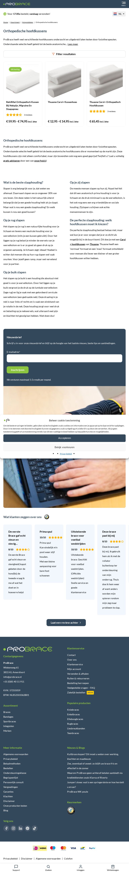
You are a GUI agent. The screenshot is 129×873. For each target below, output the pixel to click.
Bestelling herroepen (78, 683)
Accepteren (64, 438)
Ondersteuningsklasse (14, 772)
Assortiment (15, 22)
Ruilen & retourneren (78, 678)
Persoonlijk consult (13, 782)
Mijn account (74, 669)
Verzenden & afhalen (78, 673)
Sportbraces (9, 721)
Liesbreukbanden (76, 728)
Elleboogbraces (75, 719)
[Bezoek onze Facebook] (6, 828)
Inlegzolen (8, 726)
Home (5, 22)
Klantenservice (75, 664)
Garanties (8, 791)
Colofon (68, 858)
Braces (6, 712)
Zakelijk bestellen (76, 692)
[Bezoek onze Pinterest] (28, 828)
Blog (5, 810)
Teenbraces (73, 733)
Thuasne (94, 244)
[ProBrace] (16, 4)
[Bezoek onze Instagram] (13, 828)
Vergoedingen (10, 787)
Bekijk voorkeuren (64, 447)
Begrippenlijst (10, 777)
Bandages (8, 716)
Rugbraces (72, 723)
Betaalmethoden (11, 763)
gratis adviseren (11, 160)
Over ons (72, 659)
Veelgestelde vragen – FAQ (81, 687)
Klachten (8, 796)
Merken (7, 730)
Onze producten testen (15, 805)
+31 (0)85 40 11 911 (13, 681)
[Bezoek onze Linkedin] (20, 828)
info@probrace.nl (12, 676)
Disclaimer (9, 801)
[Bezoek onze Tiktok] (35, 828)
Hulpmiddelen (27, 22)
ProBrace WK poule (77, 791)
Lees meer (73, 44)
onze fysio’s (40, 160)
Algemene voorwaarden (15, 754)
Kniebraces (73, 709)
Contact (71, 655)
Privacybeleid (66, 453)
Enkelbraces (73, 714)
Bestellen (8, 768)
